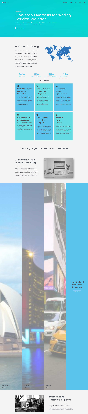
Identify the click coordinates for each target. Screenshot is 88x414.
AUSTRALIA (5, 385)
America (48, 385)
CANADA (27, 385)
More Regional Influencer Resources (77, 284)
